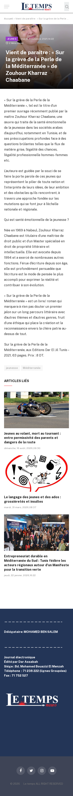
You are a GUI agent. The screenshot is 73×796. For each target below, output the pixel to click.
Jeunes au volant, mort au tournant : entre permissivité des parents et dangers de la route (32, 438)
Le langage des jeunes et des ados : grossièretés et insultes (32, 499)
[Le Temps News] (36, 6)
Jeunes (11, 39)
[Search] (66, 6)
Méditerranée (32, 367)
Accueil (8, 18)
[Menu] (6, 6)
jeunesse (12, 367)
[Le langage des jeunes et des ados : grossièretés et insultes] (36, 473)
